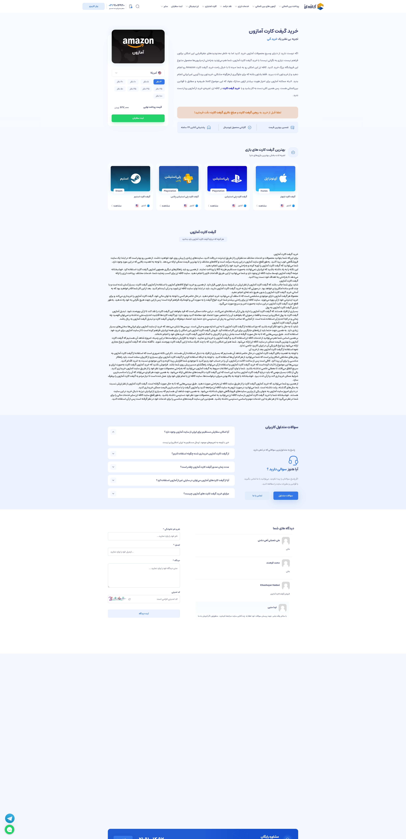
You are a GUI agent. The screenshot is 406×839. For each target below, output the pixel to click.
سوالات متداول (286, 496)
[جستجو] (137, 6)
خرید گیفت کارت (231, 88)
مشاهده (262, 206)
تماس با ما (257, 496)
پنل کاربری (93, 6)
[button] (138, 73)
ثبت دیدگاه (144, 614)
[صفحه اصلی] (314, 6)
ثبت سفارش (138, 118)
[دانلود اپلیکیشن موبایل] (130, 6)
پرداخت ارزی (128, 273)
